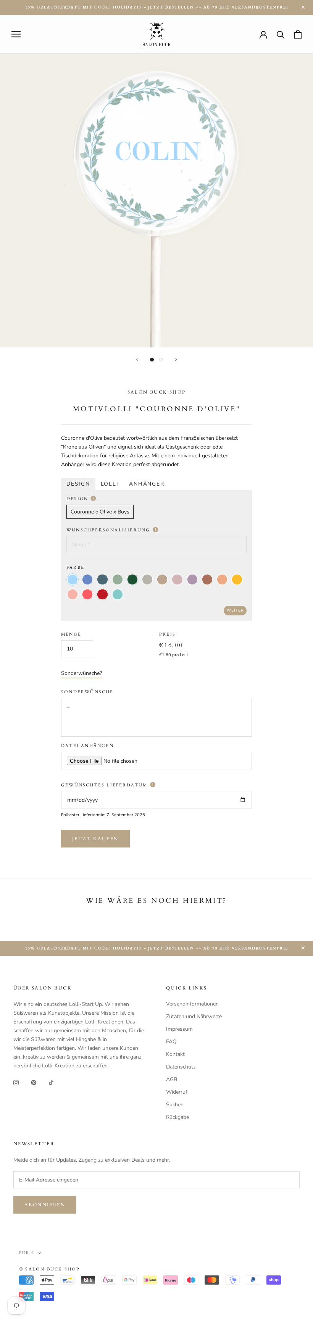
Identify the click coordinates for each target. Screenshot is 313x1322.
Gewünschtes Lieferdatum (105, 785)
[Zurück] (137, 359)
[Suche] (281, 34)
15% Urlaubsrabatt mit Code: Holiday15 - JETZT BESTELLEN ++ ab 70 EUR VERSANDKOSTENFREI (156, 7)
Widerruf (176, 1092)
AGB (171, 1079)
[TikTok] (51, 1082)
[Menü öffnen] (16, 34)
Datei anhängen (87, 746)
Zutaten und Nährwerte (194, 1016)
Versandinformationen (192, 1003)
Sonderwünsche (87, 692)
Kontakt (175, 1054)
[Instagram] (16, 1082)
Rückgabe (177, 1117)
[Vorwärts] (176, 359)
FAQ (171, 1041)
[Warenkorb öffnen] (298, 34)
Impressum (179, 1029)
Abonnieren (44, 1205)
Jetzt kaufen (95, 839)
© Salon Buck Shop (49, 1269)
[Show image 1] (152, 360)
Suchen (175, 1104)
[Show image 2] (161, 360)
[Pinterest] (33, 1082)
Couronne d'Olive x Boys (100, 511)
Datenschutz (180, 1066)
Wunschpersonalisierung (109, 530)
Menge (71, 634)
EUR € (26, 1253)
